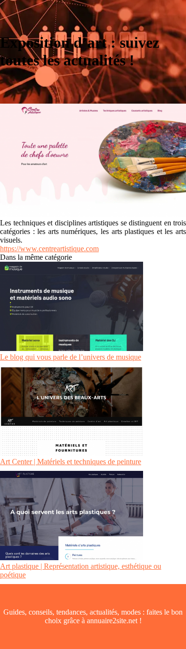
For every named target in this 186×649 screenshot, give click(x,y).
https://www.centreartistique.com (49, 249)
